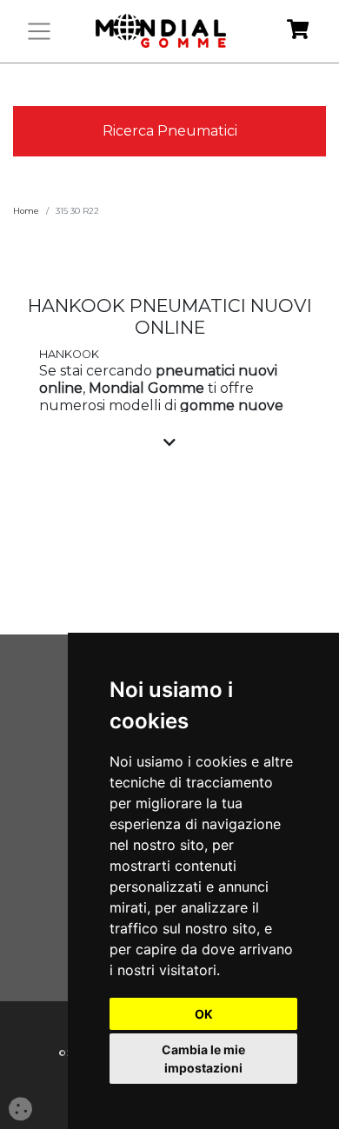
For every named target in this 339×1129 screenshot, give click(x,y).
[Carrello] (298, 31)
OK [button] (204, 1013)
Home (26, 211)
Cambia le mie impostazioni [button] (203, 1058)
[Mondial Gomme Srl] (161, 31)
